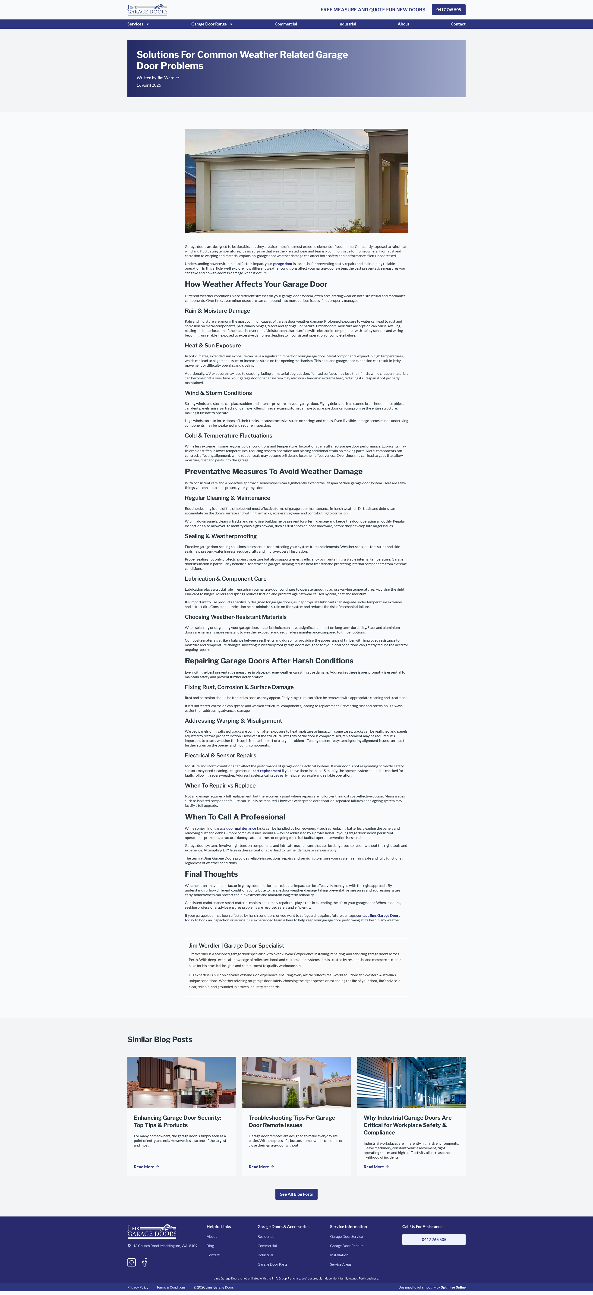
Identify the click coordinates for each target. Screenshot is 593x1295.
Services (135, 23)
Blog (210, 1245)
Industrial (347, 23)
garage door (283, 263)
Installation (339, 1255)
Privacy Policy (137, 1287)
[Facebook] (144, 1262)
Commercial (286, 23)
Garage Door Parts (272, 1264)
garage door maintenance (235, 828)
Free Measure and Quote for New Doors (373, 10)
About (403, 23)
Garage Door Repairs (346, 1245)
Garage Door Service (346, 1236)
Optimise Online (453, 1287)
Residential (266, 1236)
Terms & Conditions (171, 1287)
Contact (458, 23)
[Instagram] (131, 1262)
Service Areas (340, 1264)
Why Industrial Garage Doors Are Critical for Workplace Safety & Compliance (408, 1125)
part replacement (266, 770)
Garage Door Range (209, 23)
